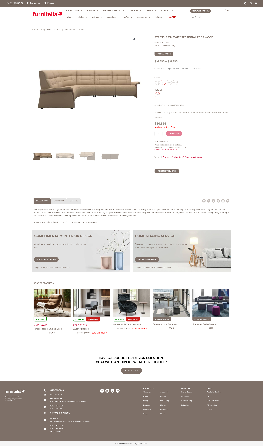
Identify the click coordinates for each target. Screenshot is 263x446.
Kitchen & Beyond (112, 10)
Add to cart (174, 133)
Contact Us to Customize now (166, 149)
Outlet (172, 17)
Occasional (112, 17)
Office (126, 17)
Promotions (72, 10)
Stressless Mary (168, 45)
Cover (157, 77)
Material (158, 90)
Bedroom (95, 17)
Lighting (158, 17)
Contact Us (167, 10)
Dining (81, 17)
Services (133, 10)
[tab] (42, 201)
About (150, 10)
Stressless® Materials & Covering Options (182, 157)
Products (148, 388)
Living (68, 17)
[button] (136, 39)
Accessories (142, 17)
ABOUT (210, 388)
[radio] (157, 82)
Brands (91, 10)
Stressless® (164, 42)
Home (35, 29)
